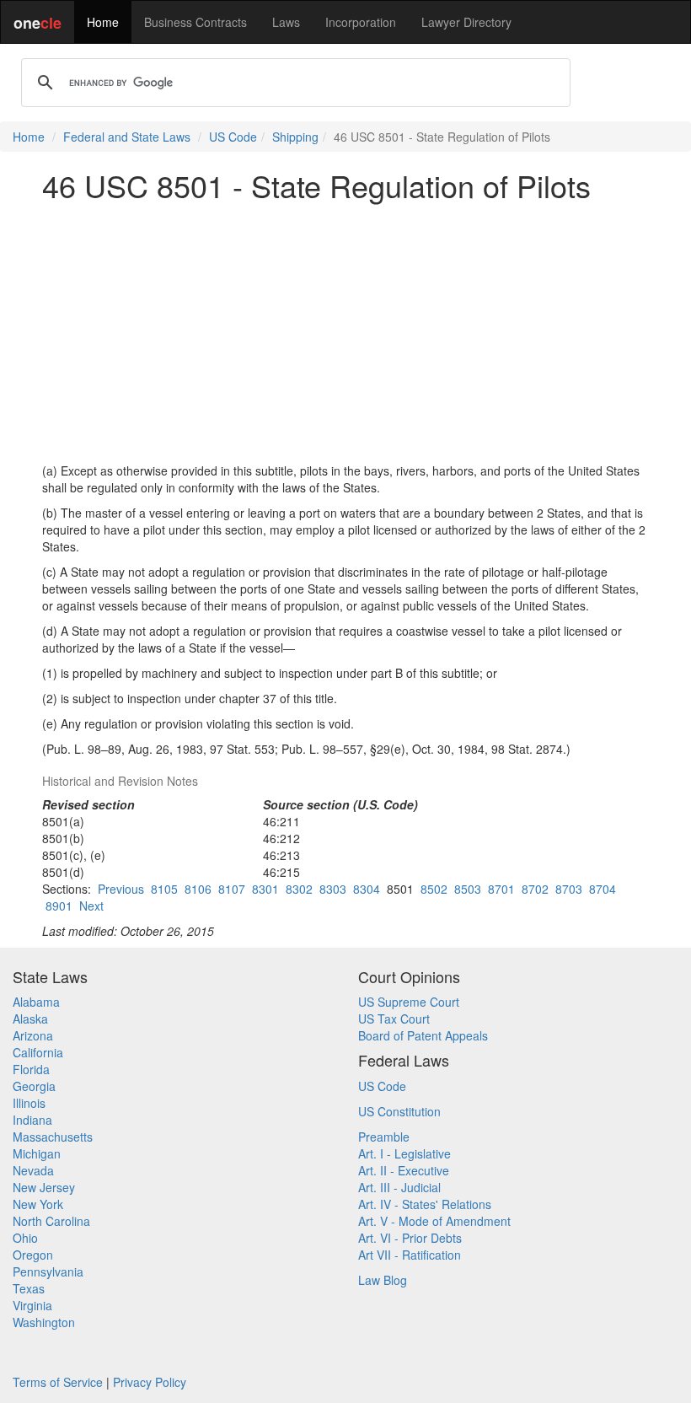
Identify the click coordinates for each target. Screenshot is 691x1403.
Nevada (33, 1170)
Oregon (33, 1254)
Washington (44, 1322)
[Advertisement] (345, 332)
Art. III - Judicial (399, 1187)
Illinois (29, 1102)
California (38, 1052)
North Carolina (51, 1220)
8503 (467, 888)
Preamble (384, 1136)
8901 (59, 905)
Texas (29, 1288)
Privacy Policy (149, 1381)
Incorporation (360, 21)
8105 (164, 888)
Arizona (33, 1035)
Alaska (30, 1018)
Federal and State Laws (126, 136)
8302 (299, 888)
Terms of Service (58, 1381)
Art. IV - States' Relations (424, 1204)
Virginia (32, 1305)
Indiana (32, 1119)
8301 (265, 888)
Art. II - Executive (403, 1170)
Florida (31, 1069)
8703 (568, 888)
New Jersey (44, 1187)
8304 (366, 888)
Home (103, 21)
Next (91, 905)
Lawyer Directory (466, 21)
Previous (121, 888)
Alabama (36, 1001)
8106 (198, 888)
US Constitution (399, 1111)
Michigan (37, 1153)
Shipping (295, 136)
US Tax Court (394, 1018)
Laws (286, 21)
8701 (501, 888)
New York (38, 1204)
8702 (535, 888)
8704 (602, 888)
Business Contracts (195, 21)
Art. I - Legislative (404, 1153)
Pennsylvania (48, 1271)
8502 (433, 888)
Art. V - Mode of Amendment (434, 1220)
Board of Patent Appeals (423, 1035)
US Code (233, 136)
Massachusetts (53, 1136)
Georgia (34, 1086)
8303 (332, 888)
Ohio (25, 1237)
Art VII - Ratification (409, 1254)
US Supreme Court (408, 1001)
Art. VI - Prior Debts (410, 1237)
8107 (231, 888)
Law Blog (382, 1279)
